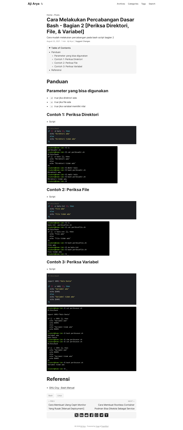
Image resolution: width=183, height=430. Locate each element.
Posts (57, 15)
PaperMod (104, 426)
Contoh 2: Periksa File (65, 63)
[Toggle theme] (41, 3)
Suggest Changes (82, 41)
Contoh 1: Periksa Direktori (68, 59)
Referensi (56, 70)
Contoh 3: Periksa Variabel (68, 66)
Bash (51, 395)
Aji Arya (33, 3)
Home (49, 15)
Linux (60, 395)
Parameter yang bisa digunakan (71, 55)
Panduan (56, 52)
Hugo (97, 426)
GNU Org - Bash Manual (61, 387)
